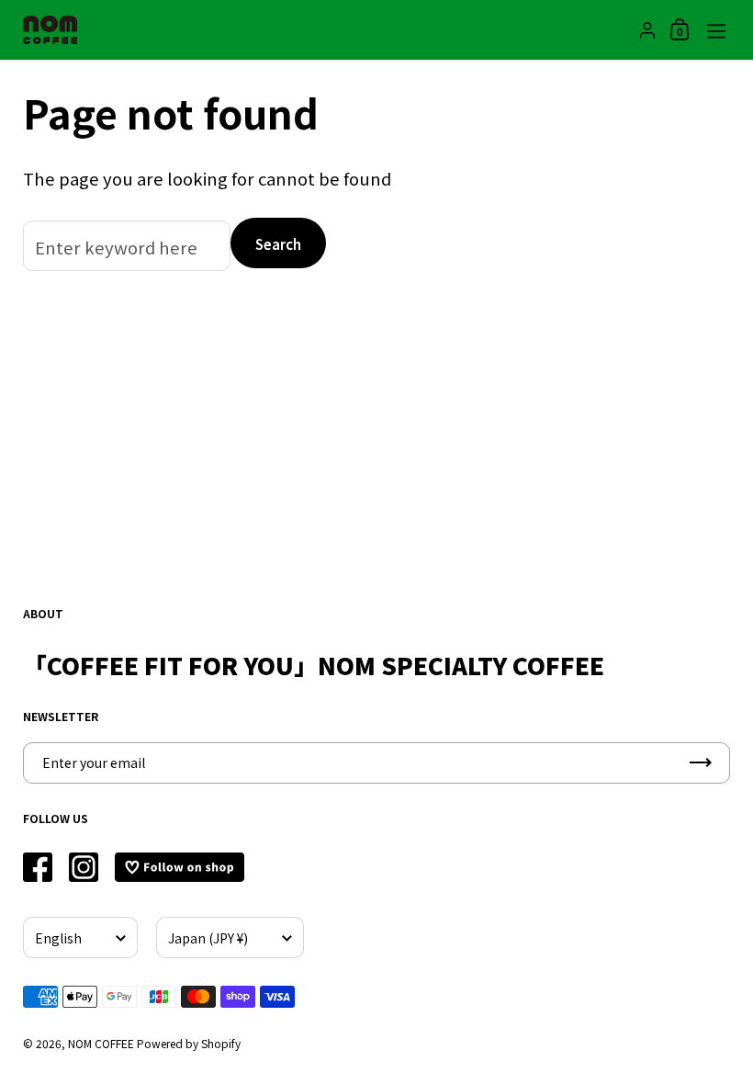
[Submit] (701, 763)
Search (278, 244)
